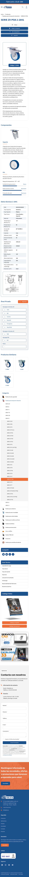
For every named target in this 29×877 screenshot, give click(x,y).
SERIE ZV (7, 418)
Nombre (4, 705)
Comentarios (6, 731)
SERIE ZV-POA (24, 16)
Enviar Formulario (14, 742)
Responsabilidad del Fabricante (9, 583)
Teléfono (5, 718)
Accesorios (8, 538)
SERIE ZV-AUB (10, 450)
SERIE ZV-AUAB (10, 453)
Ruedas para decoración (11, 527)
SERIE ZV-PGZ (10, 441)
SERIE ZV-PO (9, 467)
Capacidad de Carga (6, 566)
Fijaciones (4, 574)
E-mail (4, 725)
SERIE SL (7, 407)
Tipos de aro (5, 569)
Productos (7, 14)
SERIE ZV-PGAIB (10, 488)
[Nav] (2, 7)
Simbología (4, 580)
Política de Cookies (13, 874)
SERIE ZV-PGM (10, 436)
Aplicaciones (3, 821)
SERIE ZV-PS (9, 427)
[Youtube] (12, 865)
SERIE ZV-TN (9, 473)
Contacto (3, 829)
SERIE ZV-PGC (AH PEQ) (12, 496)
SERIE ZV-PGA (10, 433)
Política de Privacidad (8, 755)
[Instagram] (5, 865)
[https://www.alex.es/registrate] (14, 639)
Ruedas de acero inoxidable (12, 512)
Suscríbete (5, 783)
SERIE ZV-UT (9, 476)
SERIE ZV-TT (9, 485)
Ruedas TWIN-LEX (9, 535)
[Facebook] (9, 865)
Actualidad (3, 826)
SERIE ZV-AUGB (10, 456)
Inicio (2, 14)
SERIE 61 (7, 502)
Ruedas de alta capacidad (11, 397)
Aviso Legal (21, 874)
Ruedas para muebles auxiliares (13, 520)
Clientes (2, 823)
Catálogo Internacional (14, 626)
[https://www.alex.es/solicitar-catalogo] (14, 654)
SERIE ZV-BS (9, 424)
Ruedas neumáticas (10, 523)
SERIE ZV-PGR (10, 438)
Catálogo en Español (14, 622)
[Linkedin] (2, 865)
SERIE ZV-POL (10, 470)
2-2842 (21, 369)
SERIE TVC (8, 412)
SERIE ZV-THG (10, 499)
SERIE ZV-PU (9, 444)
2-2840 (7, 369)
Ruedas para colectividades (12, 516)
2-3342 (7, 385)
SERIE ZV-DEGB (10, 462)
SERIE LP (7, 505)
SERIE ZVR (8, 415)
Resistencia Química (6, 586)
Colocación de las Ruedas (7, 577)
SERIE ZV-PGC (10, 494)
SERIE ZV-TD (9, 482)
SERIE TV (7, 409)
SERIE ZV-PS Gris (10, 430)
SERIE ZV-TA (9, 465)
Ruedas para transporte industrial (11, 16)
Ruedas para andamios (11, 509)
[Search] (22, 7)
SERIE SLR (8, 404)
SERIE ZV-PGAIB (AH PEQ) (12, 491)
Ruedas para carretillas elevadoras (13, 542)
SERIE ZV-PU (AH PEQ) (12, 447)
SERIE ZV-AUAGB (10, 459)
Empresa (5, 712)
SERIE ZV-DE (9, 421)
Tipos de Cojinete (6, 572)
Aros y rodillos (9, 531)
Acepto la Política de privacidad (12, 739)
